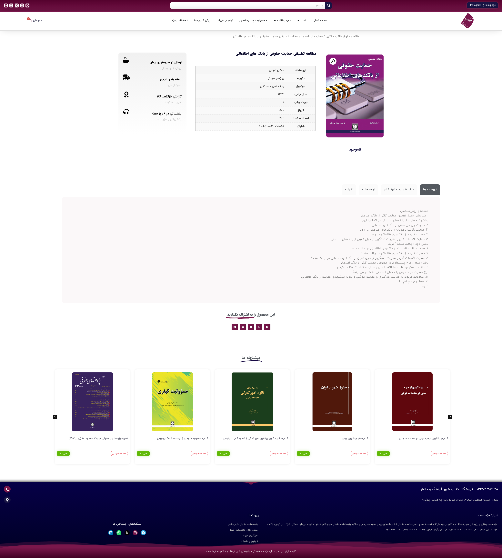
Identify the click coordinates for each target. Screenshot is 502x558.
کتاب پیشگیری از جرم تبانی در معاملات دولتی (423, 438)
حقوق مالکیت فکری (338, 37)
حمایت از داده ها (312, 37)
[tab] (430, 189)
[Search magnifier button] (328, 5)
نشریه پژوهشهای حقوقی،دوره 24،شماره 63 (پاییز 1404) (98, 438)
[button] (332, 61)
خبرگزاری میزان (250, 535)
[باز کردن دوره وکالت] (274, 20)
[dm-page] (491, 5)
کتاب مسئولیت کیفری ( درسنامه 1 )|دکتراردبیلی (182, 438)
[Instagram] (22, 5)
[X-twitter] (17, 5)
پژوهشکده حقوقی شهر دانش (243, 524)
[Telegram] (27, 5)
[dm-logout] (475, 5)
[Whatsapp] (11, 5)
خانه (356, 37)
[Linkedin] (6, 5)
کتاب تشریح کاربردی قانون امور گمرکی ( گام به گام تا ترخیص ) (255, 438)
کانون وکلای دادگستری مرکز (244, 530)
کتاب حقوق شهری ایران (355, 438)
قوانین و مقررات (249, 541)
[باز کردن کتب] (298, 20)
